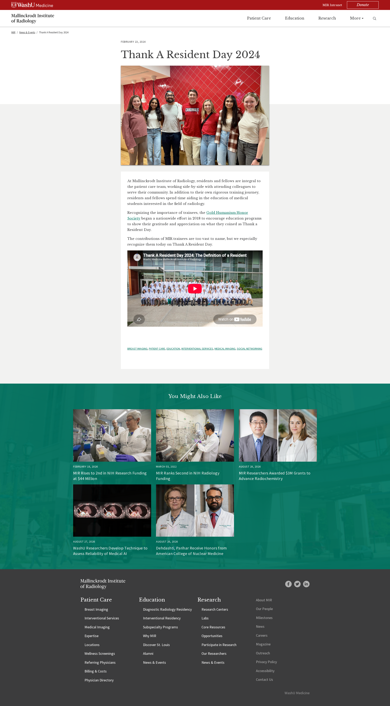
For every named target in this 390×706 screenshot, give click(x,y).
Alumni (148, 653)
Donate (363, 5)
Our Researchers (214, 653)
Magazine (263, 644)
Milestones (264, 617)
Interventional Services (197, 348)
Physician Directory (99, 680)
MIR (13, 32)
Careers (262, 635)
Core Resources (213, 627)
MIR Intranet (332, 5)
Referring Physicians (100, 662)
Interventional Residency (162, 618)
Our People (264, 608)
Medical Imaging (224, 348)
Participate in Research (219, 644)
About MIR (264, 600)
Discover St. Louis (156, 644)
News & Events (27, 32)
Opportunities (212, 635)
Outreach (263, 653)
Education (294, 18)
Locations (92, 644)
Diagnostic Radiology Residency (167, 609)
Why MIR (149, 635)
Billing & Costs (95, 671)
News (260, 626)
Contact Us (264, 679)
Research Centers (215, 609)
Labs (205, 618)
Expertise (91, 635)
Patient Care (259, 18)
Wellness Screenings (99, 653)
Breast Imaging (137, 348)
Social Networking (249, 348)
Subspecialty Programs (160, 627)
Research (327, 18)
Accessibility (265, 670)
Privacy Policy (266, 661)
